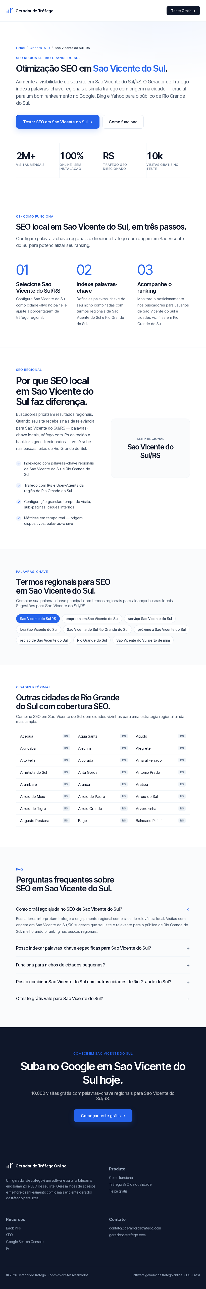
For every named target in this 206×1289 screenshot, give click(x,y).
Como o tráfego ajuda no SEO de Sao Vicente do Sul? (69, 909)
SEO (9, 1235)
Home (20, 48)
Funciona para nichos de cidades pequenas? (60, 964)
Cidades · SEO (40, 48)
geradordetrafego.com (127, 1235)
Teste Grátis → (183, 11)
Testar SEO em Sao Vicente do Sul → (57, 121)
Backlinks (13, 1228)
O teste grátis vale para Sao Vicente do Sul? (59, 998)
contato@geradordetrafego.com (135, 1228)
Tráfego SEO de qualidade (130, 1184)
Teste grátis (118, 1191)
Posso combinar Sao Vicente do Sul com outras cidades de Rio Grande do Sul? (93, 981)
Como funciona (123, 121)
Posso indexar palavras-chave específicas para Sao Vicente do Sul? (83, 948)
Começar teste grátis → (103, 1115)
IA (7, 1248)
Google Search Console (24, 1242)
